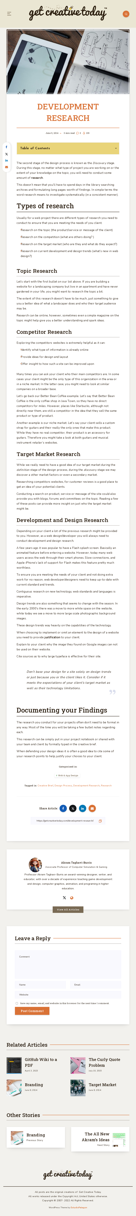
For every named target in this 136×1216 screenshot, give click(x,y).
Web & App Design (68, 775)
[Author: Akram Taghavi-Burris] (35, 864)
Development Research (86, 785)
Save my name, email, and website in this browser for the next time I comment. (65, 1003)
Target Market (102, 1084)
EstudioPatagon (79, 1207)
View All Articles (68, 909)
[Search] (126, 14)
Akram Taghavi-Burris (76, 862)
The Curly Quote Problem (104, 1062)
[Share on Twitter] (6, 154)
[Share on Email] (6, 167)
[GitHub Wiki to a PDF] (14, 1064)
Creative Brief (45, 785)
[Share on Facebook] (6, 147)
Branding (34, 1084)
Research (106, 785)
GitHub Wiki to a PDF (41, 1062)
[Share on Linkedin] (6, 160)
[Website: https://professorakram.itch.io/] (71, 898)
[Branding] (14, 1087)
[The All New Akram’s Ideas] (100, 1139)
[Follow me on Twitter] (64, 897)
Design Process (63, 785)
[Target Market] (77, 1087)
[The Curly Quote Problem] (77, 1064)
